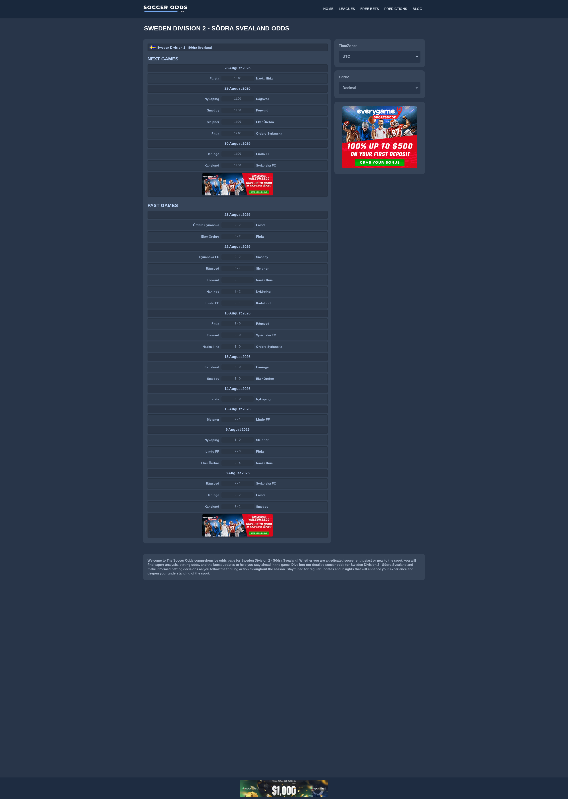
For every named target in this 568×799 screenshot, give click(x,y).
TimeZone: (348, 46)
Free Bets (369, 9)
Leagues (347, 9)
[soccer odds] (213, 9)
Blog (417, 9)
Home (328, 9)
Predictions (395, 9)
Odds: (344, 77)
